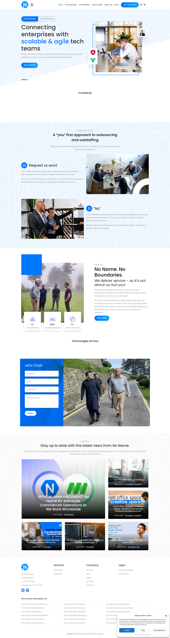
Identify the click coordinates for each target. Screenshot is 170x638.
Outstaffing (84, 5)
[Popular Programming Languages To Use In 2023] (128, 536)
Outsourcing (71, 5)
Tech (138, 547)
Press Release (69, 515)
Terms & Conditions (126, 570)
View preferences (159, 630)
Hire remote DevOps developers (118, 612)
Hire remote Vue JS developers (32, 619)
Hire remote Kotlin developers (32, 623)
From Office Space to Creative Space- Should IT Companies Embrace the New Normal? (128, 508)
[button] (166, 616)
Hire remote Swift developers (74, 604)
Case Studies (97, 5)
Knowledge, (130, 484)
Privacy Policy (138, 634)
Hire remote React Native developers (35, 615)
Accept (127, 630)
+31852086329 (27, 578)
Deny (143, 630)
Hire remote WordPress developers (34, 604)
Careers (89, 578)
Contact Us (90, 585)
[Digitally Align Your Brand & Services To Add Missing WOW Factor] (42, 536)
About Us (108, 5)
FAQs (88, 574)
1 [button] (24, 80)
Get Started (130, 5)
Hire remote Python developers (32, 608)
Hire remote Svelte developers (75, 619)
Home (60, 5)
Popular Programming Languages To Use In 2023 (128, 541)
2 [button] (27, 80)
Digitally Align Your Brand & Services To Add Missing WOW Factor (41, 541)
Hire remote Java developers (74, 623)
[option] (52, 46)
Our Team (89, 581)
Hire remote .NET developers (74, 612)
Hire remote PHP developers (74, 608)
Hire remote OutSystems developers (119, 608)
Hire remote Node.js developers (118, 604)
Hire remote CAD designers (116, 623)
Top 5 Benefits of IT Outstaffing (128, 480)
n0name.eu (71, 634)
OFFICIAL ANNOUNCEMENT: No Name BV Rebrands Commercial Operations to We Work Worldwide (63, 503)
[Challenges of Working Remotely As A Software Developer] (85, 536)
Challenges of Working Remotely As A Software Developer (85, 541)
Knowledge (47, 547)
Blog (117, 5)
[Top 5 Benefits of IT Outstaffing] (128, 473)
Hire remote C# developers (31, 612)
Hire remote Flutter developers (75, 615)
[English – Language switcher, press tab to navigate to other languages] (32, 4)
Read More (102, 318)
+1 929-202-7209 (27, 581)
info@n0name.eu (27, 574)
